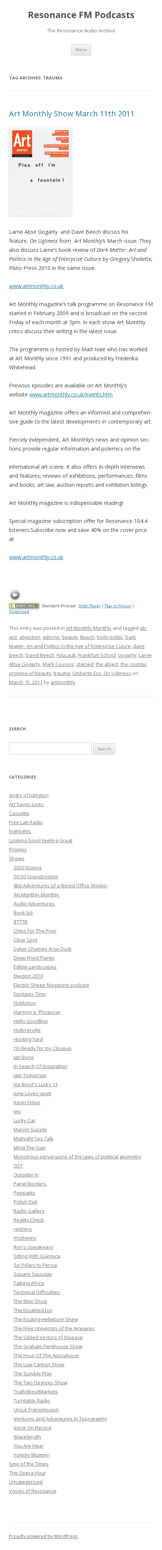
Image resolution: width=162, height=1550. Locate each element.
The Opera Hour (27, 1472)
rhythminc (25, 1238)
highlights (20, 831)
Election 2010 (28, 975)
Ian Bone (24, 1057)
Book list (23, 912)
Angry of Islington (29, 795)
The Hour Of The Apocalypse (46, 1355)
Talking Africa (29, 1283)
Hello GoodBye (31, 1021)
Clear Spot (25, 939)
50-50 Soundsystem (36, 876)
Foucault (66, 655)
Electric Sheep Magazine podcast (51, 985)
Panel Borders (30, 1183)
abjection (29, 637)
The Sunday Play (33, 1373)
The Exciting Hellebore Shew (46, 1319)
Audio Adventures (34, 903)
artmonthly (62, 682)
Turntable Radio (32, 1400)
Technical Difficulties (37, 1292)
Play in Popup (118, 605)
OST (18, 1165)
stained (84, 664)
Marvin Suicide (30, 1129)
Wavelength (27, 1436)
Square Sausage (33, 1274)
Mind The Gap (30, 1147)
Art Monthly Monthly (89, 628)
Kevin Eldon (27, 1102)
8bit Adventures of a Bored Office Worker (61, 885)
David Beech (40, 655)
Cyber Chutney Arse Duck (43, 948)
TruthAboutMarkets (36, 1391)
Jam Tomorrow (30, 1075)
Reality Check (29, 1219)
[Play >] (15, 595)
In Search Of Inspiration (40, 1066)
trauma (61, 673)
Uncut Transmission (36, 1409)
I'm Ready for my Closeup (43, 1048)
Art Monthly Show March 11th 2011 (71, 113)
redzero (23, 1228)
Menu (81, 49)
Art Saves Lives (26, 804)
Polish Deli (25, 1201)
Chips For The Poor (35, 930)
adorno (51, 637)
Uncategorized (26, 1481)
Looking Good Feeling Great (40, 840)
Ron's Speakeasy (33, 1247)
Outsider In (26, 1174)
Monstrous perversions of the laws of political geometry (77, 1156)
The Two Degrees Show (40, 1382)
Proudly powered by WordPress (43, 1536)
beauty (70, 637)
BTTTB (21, 921)
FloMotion (25, 1003)
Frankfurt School (97, 655)
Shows (16, 858)
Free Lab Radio (26, 822)
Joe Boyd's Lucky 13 (36, 1084)
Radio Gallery (29, 1210)
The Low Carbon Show (39, 1364)
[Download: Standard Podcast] (24, 605)
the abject (107, 664)
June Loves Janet (32, 1093)
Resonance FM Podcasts (81, 15)
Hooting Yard (28, 1039)
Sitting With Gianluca (37, 1256)
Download (19, 611)
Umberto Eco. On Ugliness (101, 673)
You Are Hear (29, 1445)
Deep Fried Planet (34, 957)
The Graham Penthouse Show (48, 1346)
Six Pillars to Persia (35, 1265)
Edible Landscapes (35, 966)
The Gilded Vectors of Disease (48, 1337)
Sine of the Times (29, 1463)
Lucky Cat (24, 1120)
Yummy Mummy (31, 1454)
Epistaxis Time (30, 994)
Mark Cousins (58, 664)
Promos (18, 849)
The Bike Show (30, 1301)
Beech (87, 637)
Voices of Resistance (33, 1491)
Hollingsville (27, 1030)
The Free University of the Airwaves (54, 1328)
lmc (17, 1111)
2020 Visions (28, 867)
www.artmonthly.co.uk (36, 286)
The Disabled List (33, 1310)
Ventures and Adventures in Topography (60, 1418)
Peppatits (24, 1192)
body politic (110, 637)
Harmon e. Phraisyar (37, 1012)
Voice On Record (32, 1427)
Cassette (19, 813)
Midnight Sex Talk (33, 1138)
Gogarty (127, 655)
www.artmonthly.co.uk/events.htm (71, 394)
